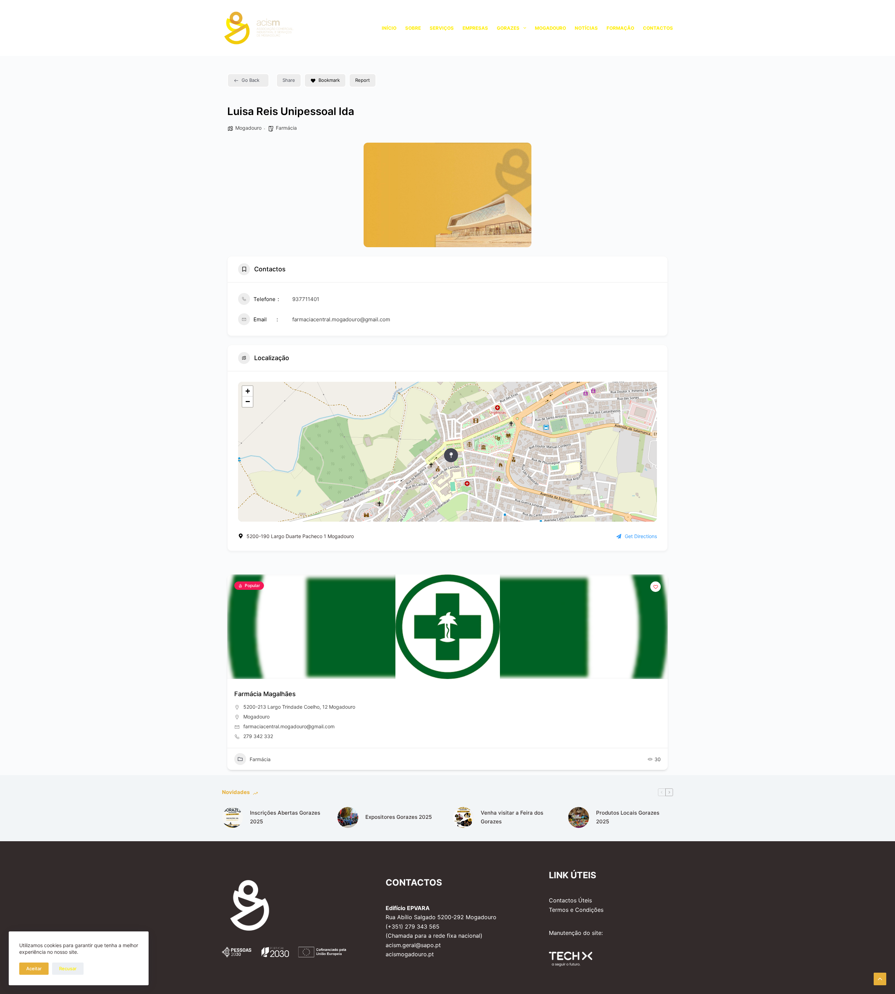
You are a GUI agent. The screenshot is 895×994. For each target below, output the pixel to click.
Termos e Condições (576, 909)
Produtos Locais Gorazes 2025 (627, 817)
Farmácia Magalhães (265, 694)
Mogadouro (550, 28)
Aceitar (34, 968)
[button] (232, 675)
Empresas (475, 28)
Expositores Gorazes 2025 (398, 817)
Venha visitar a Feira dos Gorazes (512, 817)
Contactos (658, 28)
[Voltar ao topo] (880, 979)
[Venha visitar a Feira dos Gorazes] (463, 817)
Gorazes (508, 28)
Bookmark (329, 80)
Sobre (413, 28)
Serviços (442, 28)
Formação (620, 28)
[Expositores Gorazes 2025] (347, 817)
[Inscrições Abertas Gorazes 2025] (232, 817)
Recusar (68, 968)
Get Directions (641, 536)
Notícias (586, 28)
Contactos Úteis (570, 900)
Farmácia (286, 128)
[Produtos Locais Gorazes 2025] (578, 817)
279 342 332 (258, 736)
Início (389, 28)
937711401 (305, 299)
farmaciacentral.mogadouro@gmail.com (341, 319)
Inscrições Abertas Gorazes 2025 (285, 817)
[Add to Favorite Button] (655, 586)
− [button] (247, 401)
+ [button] (247, 391)
